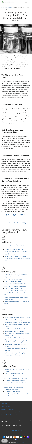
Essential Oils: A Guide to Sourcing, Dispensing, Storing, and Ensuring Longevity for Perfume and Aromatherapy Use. (16, 340)
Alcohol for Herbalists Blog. (12, 254)
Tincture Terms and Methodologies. (14, 249)
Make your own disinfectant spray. (14, 373)
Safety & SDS (5, 403)
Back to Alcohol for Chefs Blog (17, 223)
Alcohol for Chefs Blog (9, 7)
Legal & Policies (5, 406)
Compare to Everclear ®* (11, 425)
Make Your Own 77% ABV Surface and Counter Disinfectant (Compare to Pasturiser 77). (17, 292)
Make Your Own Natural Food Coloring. (15, 286)
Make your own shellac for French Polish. (15, 378)
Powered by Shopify (20, 442)
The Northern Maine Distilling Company (13, 420)
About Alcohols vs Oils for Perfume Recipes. (16, 329)
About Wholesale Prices (7, 409)
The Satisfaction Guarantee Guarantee (11, 414)
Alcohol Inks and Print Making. (13, 391)
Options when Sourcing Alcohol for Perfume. (17, 322)
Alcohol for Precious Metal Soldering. (14, 380)
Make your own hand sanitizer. (13, 376)
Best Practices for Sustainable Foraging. (15, 256)
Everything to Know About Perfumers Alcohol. (17, 317)
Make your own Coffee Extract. (13, 281)
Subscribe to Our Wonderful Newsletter (11, 412)
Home (2, 7)
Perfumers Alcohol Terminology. (13, 320)
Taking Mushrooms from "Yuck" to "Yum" (15, 283)
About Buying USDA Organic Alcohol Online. (17, 251)
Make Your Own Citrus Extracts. (13, 288)
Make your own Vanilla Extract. (13, 279)
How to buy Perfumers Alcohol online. (15, 331)
